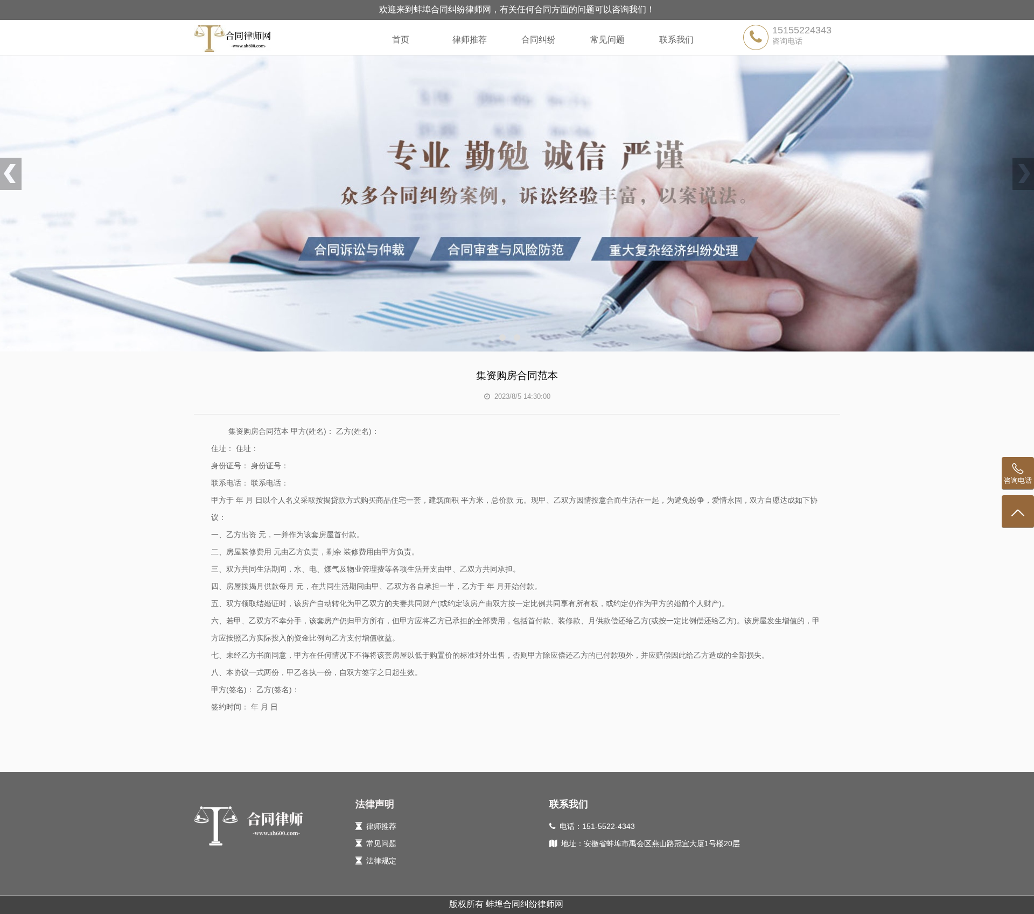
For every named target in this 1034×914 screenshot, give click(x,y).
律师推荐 (469, 39)
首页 (400, 39)
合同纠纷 (538, 39)
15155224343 (802, 30)
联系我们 (676, 39)
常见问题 (607, 39)
